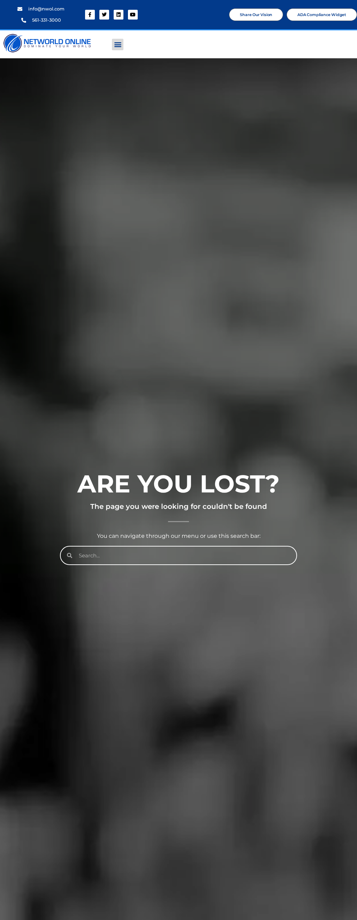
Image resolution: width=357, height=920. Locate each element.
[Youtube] (133, 15)
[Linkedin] (118, 15)
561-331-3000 (46, 20)
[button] (117, 44)
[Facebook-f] (90, 15)
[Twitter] (104, 15)
